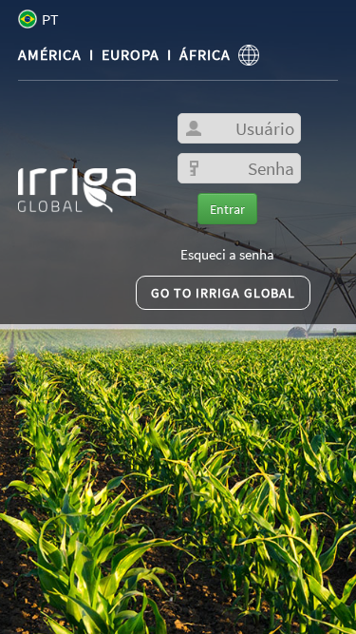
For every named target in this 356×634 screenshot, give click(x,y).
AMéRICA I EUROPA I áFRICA (128, 54)
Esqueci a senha (227, 254)
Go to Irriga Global (223, 292)
